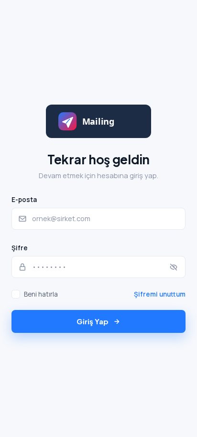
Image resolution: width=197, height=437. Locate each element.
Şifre (19, 248)
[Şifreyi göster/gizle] (173, 267)
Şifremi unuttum (160, 294)
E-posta (24, 199)
